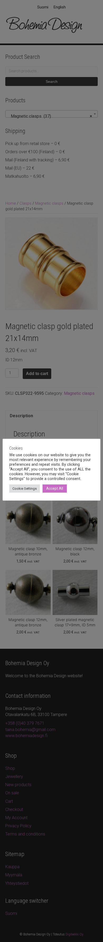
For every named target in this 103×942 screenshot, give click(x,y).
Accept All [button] (54, 488)
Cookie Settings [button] (24, 489)
